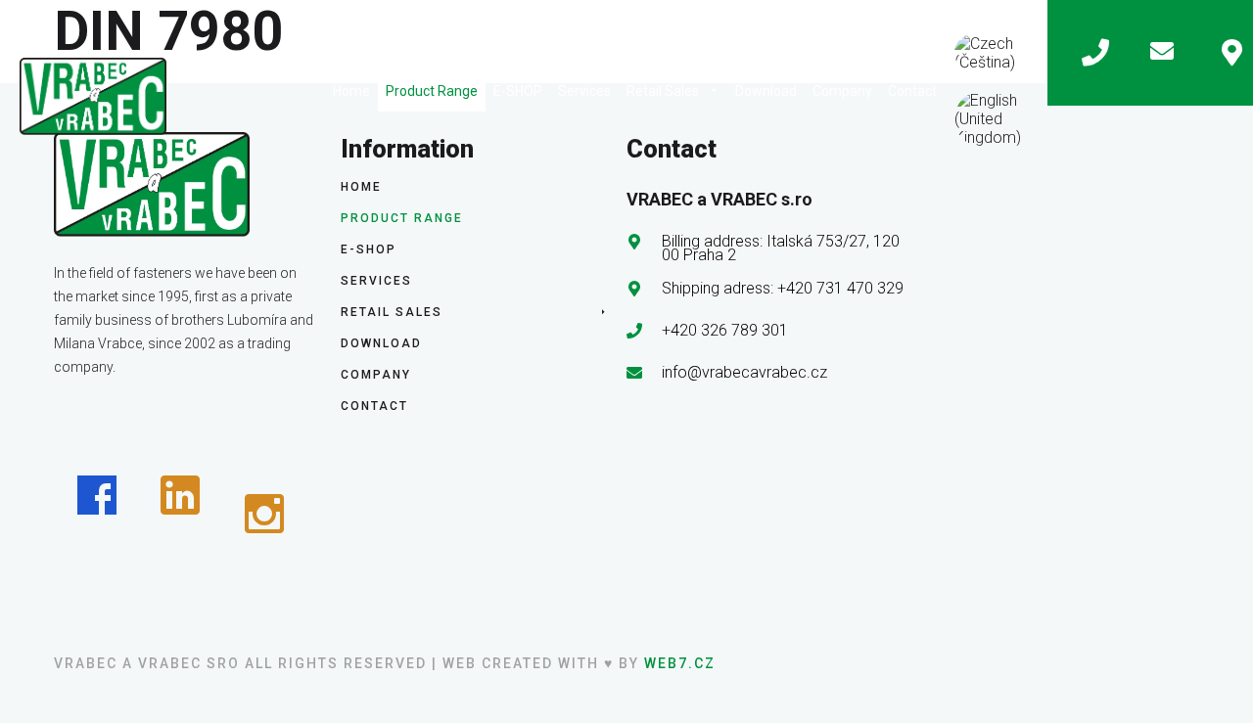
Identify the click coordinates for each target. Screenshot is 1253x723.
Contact (912, 91)
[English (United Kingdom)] (996, 119)
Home (351, 91)
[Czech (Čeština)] (996, 52)
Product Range (432, 91)
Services (584, 91)
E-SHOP (517, 91)
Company (842, 91)
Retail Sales (662, 91)
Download (766, 91)
